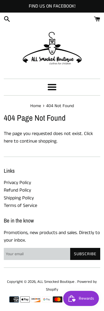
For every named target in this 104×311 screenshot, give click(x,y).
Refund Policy (17, 190)
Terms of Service (20, 205)
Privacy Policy (17, 182)
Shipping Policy (19, 198)
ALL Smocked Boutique (56, 281)
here (8, 141)
